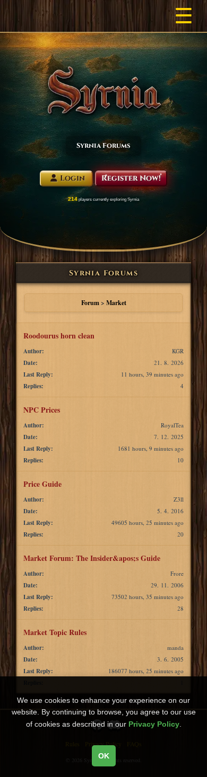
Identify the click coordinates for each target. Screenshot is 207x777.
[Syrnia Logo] (103, 90)
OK (103, 756)
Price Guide (42, 483)
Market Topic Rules (55, 632)
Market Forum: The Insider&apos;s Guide (91, 558)
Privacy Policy (153, 724)
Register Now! (131, 178)
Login (72, 178)
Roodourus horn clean (58, 335)
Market (116, 302)
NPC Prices (41, 409)
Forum (90, 302)
